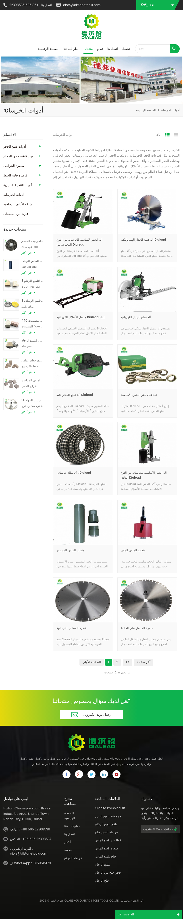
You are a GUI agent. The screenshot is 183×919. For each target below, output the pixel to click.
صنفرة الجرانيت (13, 165)
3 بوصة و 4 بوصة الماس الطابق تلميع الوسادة (32, 301)
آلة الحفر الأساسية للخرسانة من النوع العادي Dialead (144, 475)
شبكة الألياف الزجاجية (17, 204)
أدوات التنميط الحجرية (17, 185)
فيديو (100, 48)
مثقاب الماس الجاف (133, 550)
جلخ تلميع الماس (105, 856)
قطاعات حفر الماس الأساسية (139, 395)
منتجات (88, 48)
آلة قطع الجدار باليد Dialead (74, 395)
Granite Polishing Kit (110, 808)
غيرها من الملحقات (15, 213)
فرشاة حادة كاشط (15, 175)
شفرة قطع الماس (106, 848)
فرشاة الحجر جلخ (106, 832)
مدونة (68, 850)
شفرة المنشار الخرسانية (71, 628)
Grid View (167, 135)
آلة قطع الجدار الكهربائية (136, 317)
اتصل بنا (112, 48)
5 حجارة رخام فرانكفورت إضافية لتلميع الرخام (32, 281)
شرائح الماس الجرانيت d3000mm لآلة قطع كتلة (32, 380)
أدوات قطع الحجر (14, 146)
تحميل (126, 48)
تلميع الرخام (102, 864)
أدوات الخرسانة (13, 194)
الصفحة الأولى (91, 662)
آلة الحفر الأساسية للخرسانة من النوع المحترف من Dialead (79, 242)
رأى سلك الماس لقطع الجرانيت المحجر (32, 241)
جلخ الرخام (102, 880)
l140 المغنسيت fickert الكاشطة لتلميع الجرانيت (32, 320)
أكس (67, 842)
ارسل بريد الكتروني (97, 714)
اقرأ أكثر (27, 252)
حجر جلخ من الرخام (108, 872)
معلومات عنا (71, 48)
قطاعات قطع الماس (108, 840)
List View (176, 135)
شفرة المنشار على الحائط (137, 628)
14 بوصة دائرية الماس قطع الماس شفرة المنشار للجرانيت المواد (32, 400)
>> (127, 662)
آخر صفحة (143, 662)
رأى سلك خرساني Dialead (73, 473)
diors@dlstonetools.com (81, 5)
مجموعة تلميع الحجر (108, 816)
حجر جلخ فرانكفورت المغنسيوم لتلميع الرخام (32, 340)
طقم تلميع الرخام (106, 824)
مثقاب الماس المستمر (70, 550)
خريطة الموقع (73, 858)
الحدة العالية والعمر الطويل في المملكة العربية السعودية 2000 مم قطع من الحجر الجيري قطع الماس (32, 360)
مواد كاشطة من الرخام (18, 156)
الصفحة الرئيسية (48, 48)
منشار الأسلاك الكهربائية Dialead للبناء (80, 317)
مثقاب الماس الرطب (32, 261)
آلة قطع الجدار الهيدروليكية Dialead (143, 240)
